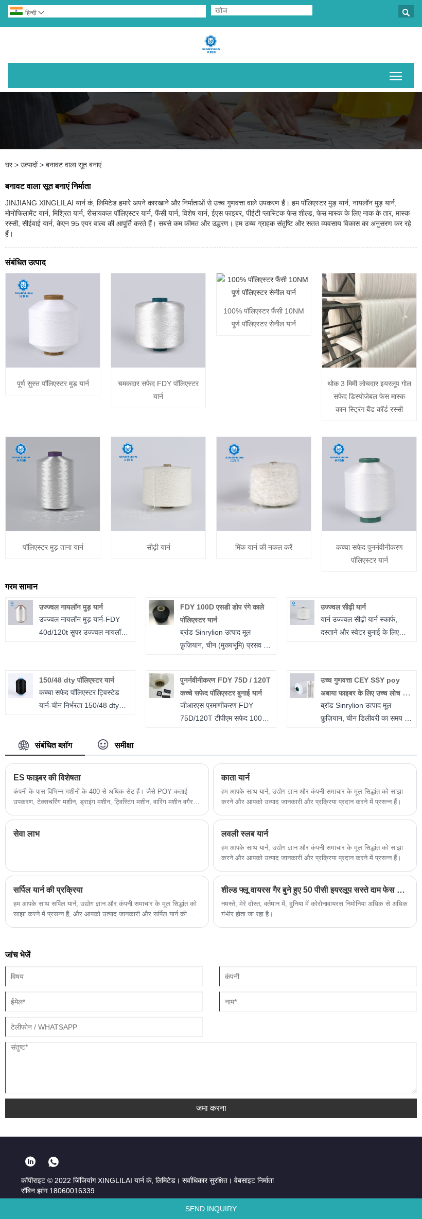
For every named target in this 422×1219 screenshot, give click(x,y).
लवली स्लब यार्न (244, 833)
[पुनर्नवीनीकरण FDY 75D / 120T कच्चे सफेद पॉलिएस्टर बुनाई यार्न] (161, 695)
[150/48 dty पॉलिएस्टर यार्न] (20, 695)
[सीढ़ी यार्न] (158, 529)
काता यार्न (235, 777)
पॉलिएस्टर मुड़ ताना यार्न (53, 547)
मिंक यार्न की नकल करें (263, 547)
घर (8, 165)
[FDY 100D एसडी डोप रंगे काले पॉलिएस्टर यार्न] (161, 622)
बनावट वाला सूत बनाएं (73, 165)
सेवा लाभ (26, 833)
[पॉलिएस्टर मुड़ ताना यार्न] (53, 529)
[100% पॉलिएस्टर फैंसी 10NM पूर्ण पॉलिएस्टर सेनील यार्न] (264, 292)
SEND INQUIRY (211, 1209)
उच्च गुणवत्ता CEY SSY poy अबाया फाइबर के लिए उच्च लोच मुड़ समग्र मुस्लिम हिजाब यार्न (366, 693)
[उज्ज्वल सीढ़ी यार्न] (302, 622)
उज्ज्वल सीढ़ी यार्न (343, 607)
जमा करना (211, 1108)
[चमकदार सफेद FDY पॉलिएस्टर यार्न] (158, 365)
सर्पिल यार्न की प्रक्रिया (48, 889)
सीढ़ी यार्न (158, 547)
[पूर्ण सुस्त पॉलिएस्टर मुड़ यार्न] (53, 365)
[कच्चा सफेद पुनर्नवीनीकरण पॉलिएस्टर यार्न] (369, 529)
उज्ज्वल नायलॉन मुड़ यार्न (71, 607)
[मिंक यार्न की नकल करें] (264, 529)
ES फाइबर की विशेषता (47, 777)
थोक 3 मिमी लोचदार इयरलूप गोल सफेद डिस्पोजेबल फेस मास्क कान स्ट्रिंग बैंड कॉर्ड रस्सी (369, 396)
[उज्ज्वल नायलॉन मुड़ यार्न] (20, 622)
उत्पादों (29, 165)
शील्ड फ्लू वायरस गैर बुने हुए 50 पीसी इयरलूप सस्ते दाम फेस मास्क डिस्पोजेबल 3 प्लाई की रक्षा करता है (315, 889)
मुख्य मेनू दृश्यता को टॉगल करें (396, 75)
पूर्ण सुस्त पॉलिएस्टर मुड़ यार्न (53, 383)
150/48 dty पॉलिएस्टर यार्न (76, 680)
